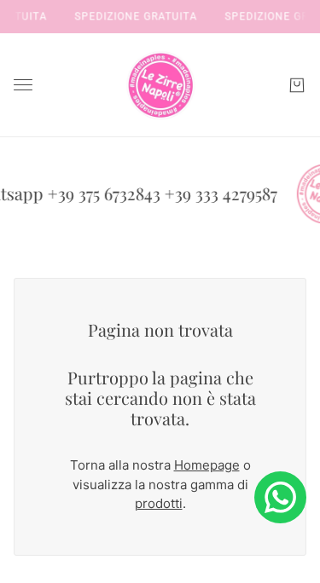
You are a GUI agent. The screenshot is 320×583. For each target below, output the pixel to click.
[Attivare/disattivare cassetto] (23, 84)
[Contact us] (280, 497)
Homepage (207, 465)
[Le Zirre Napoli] (160, 85)
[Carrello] (297, 85)
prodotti (159, 503)
